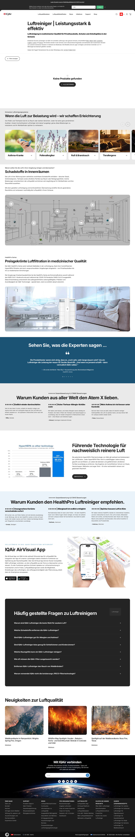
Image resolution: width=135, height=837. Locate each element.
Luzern (34, 42)
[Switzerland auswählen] (122, 14)
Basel (91, 40)
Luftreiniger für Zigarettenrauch (119, 812)
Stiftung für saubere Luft (12, 813)
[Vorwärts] (128, 124)
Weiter (100, 7)
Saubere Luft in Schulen (66, 813)
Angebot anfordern (65, 806)
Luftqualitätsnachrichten (48, 803)
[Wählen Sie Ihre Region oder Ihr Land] (122, 14)
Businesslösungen (64, 803)
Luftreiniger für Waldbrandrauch (119, 827)
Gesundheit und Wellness (49, 815)
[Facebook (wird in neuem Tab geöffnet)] (59, 781)
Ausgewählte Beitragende (49, 813)
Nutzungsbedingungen (82, 834)
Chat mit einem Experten (67, 808)
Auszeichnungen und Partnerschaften (11, 817)
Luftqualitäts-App (83, 803)
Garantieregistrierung (29, 808)
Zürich (41, 42)
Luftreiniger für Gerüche (121, 823)
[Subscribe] (87, 775)
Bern (87, 40)
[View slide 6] (72, 377)
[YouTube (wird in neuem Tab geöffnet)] (67, 781)
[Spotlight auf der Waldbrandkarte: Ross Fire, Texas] (110, 720)
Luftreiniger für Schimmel (121, 808)
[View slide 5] (70, 377)
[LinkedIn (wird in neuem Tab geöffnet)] (75, 781)
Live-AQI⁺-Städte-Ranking (86, 813)
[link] (116, 14)
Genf (94, 40)
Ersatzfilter (99, 813)
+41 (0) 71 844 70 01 (69, 50)
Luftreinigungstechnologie (49, 828)
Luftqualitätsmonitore (102, 811)
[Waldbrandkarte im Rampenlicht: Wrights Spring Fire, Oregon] (24, 720)
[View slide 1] (63, 377)
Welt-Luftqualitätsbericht (85, 815)
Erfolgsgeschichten (47, 818)
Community (44, 806)
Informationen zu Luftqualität (46, 810)
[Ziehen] (67, 308)
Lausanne (99, 40)
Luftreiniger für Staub (120, 820)
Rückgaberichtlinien (29, 813)
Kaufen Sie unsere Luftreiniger (101, 817)
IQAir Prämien (27, 806)
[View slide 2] (65, 377)
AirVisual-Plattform (83, 806)
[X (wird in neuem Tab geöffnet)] (63, 781)
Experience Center (10, 820)
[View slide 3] (67, 377)
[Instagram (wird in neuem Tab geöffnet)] (71, 781)
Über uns (8, 803)
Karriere (7, 808)
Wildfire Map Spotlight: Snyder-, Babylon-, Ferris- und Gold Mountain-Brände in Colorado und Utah (67, 740)
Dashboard (62, 815)
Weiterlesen (8, 745)
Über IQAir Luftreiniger (103, 806)
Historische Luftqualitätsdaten (83, 810)
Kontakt (7, 806)
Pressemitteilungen (47, 825)
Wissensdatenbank (29, 811)
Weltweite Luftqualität (84, 818)
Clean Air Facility (64, 811)
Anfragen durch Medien (12, 811)
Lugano (30, 42)
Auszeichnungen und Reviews (47, 822)
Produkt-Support (28, 803)
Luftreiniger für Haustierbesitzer (119, 817)
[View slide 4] (68, 377)
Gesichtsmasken (101, 808)
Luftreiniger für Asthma (121, 806)
